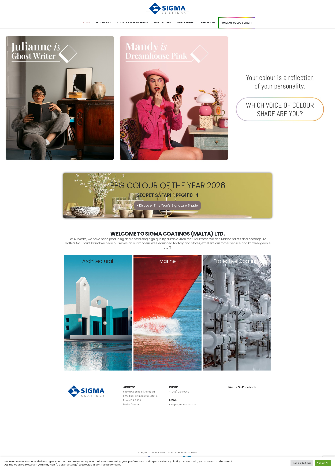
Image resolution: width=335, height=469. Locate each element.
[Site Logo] (167, 8)
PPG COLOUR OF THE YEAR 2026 (167, 185)
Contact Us (207, 22)
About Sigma (185, 22)
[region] (167, 98)
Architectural (97, 261)
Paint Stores (162, 22)
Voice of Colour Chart (236, 22)
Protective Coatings (237, 261)
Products (102, 22)
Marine (167, 261)
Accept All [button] (323, 463)
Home (86, 22)
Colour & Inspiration (131, 22)
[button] (167, 98)
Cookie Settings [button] (302, 463)
